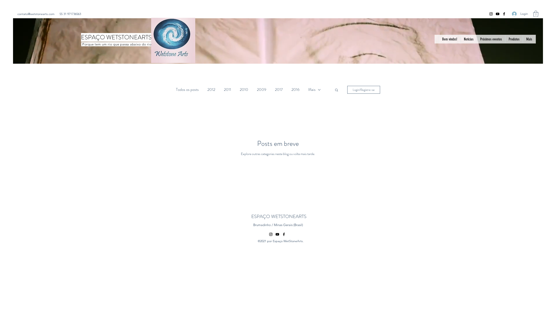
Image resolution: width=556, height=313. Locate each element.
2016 (295, 89)
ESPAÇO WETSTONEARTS (278, 216)
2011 (227, 89)
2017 (279, 89)
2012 (211, 89)
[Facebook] (504, 14)
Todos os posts (187, 89)
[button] (535, 14)
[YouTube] (497, 14)
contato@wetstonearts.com (36, 14)
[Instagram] (491, 14)
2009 (261, 89)
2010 (244, 89)
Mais (312, 89)
